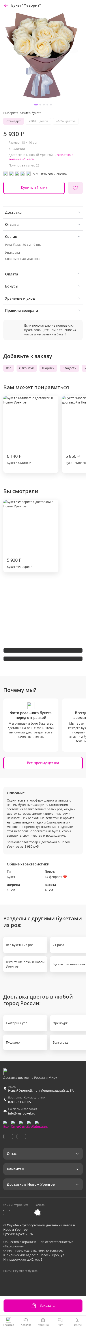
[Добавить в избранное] (75, 188)
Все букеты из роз (19, 945)
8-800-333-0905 (19, 1102)
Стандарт (13, 121)
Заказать (47, 1305)
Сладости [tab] (69, 368)
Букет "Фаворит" (19, 563)
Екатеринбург (16, 1023)
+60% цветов (65, 121)
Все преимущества (43, 762)
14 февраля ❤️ (56, 877)
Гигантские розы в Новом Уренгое (25, 964)
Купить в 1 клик (34, 187)
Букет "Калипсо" (19, 459)
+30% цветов (38, 121)
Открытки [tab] (26, 368)
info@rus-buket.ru (21, 1113)
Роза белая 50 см (18, 244)
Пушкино (13, 1042)
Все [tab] (8, 368)
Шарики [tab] (48, 368)
